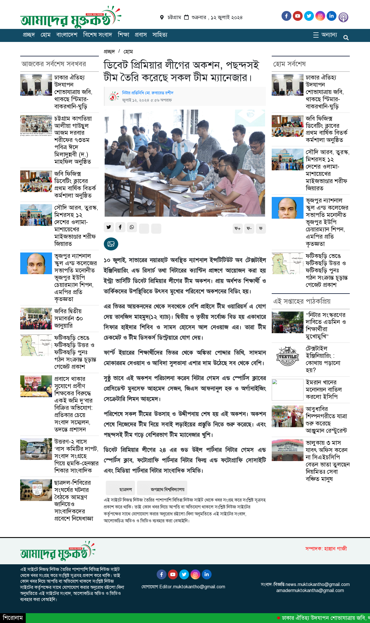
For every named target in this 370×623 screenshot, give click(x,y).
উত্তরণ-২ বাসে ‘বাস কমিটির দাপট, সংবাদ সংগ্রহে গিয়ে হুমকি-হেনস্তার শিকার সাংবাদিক (76, 456)
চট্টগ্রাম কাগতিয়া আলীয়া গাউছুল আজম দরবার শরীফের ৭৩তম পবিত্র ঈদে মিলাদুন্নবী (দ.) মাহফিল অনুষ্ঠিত (73, 140)
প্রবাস (141, 34)
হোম (46, 34)
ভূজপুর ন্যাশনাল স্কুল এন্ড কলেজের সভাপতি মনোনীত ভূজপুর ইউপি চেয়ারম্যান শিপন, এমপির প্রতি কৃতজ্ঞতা (75, 277)
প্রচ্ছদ (29, 34)
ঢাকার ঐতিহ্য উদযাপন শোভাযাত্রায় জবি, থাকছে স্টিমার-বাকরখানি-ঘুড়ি (73, 92)
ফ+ (238, 228)
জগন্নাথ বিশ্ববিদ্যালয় (167, 490)
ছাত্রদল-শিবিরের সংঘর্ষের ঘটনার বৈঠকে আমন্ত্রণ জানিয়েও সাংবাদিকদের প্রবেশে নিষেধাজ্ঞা (73, 501)
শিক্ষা (123, 34)
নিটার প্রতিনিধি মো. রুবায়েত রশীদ (147, 92)
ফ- (249, 228)
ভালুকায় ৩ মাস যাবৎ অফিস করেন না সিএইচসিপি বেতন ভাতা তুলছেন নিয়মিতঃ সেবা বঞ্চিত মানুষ (328, 461)
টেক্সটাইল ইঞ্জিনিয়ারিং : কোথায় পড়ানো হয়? (323, 359)
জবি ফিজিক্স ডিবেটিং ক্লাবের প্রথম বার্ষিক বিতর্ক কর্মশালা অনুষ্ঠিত (75, 184)
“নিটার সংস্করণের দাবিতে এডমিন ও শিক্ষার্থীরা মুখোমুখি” (326, 325)
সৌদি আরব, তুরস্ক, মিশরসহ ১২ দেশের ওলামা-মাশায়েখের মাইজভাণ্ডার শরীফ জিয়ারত (76, 226)
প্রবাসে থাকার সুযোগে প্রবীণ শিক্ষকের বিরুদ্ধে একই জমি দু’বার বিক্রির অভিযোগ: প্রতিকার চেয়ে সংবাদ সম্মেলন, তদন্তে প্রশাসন (73, 404)
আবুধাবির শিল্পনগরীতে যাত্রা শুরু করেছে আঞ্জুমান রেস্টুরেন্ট (326, 419)
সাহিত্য (160, 34)
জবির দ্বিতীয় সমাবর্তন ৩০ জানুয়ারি (68, 318)
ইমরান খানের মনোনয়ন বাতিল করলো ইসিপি (324, 390)
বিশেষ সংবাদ (97, 34)
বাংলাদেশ (66, 34)
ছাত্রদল (126, 490)
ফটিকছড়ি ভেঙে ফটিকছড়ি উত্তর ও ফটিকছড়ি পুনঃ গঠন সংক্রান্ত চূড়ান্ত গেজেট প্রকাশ (75, 352)
